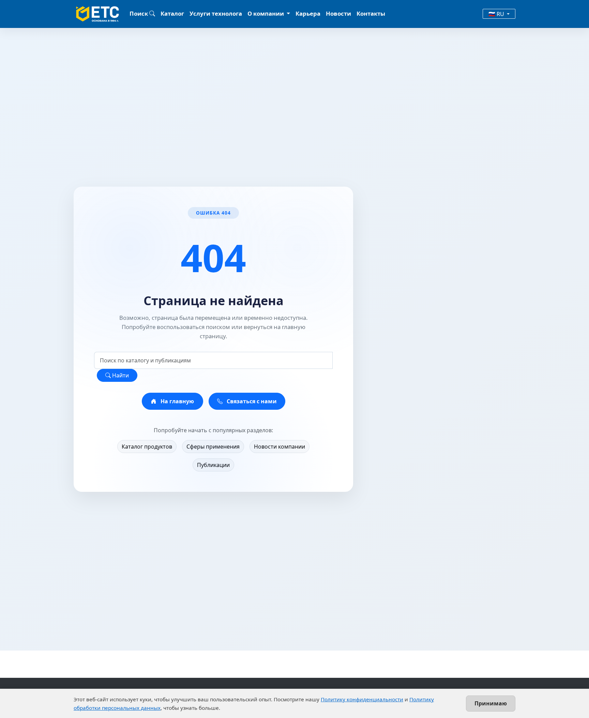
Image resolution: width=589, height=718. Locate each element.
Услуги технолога (216, 13)
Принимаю (490, 703)
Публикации (213, 465)
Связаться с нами (251, 401)
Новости (338, 13)
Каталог (172, 13)
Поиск (139, 13)
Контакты (371, 13)
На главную (176, 401)
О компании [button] (266, 13)
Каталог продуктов (147, 446)
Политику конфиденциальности (362, 699)
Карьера (308, 13)
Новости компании (279, 446)
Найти (120, 375)
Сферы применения (213, 446)
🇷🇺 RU (496, 14)
